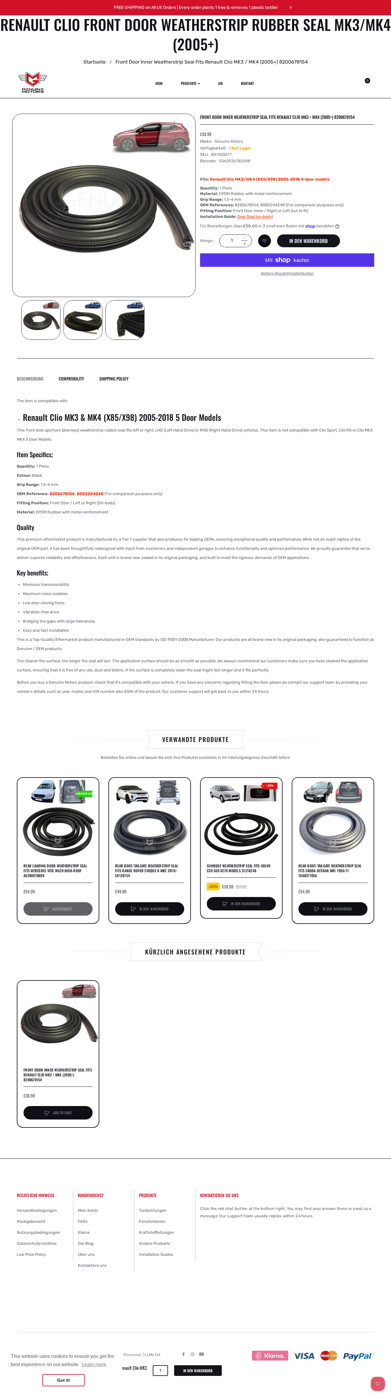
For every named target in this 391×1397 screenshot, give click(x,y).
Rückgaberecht (31, 1221)
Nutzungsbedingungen (38, 1232)
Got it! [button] (63, 1380)
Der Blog (85, 1243)
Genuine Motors (228, 141)
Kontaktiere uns (92, 1265)
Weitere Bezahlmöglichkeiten (287, 273)
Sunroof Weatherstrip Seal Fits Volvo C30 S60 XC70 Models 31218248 (238, 868)
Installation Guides (156, 1254)
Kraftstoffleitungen (156, 1232)
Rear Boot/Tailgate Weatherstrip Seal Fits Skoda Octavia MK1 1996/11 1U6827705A (329, 870)
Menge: (206, 240)
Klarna (84, 1232)
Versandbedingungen (37, 1210)
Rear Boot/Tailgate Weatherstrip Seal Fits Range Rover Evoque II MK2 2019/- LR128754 (146, 870)
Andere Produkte (154, 1243)
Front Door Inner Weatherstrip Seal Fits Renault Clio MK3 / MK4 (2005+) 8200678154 (58, 1075)
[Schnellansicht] (25, 808)
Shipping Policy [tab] (114, 378)
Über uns (86, 1254)
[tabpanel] (195, 546)
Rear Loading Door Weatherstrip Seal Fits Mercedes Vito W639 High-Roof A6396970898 (55, 870)
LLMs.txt (152, 1354)
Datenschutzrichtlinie (37, 1243)
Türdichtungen (152, 1210)
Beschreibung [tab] (30, 378)
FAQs (83, 1221)
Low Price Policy (31, 1254)
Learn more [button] (94, 1364)
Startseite (94, 62)
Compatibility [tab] (71, 378)
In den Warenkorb (308, 240)
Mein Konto (88, 1210)
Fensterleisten (152, 1221)
